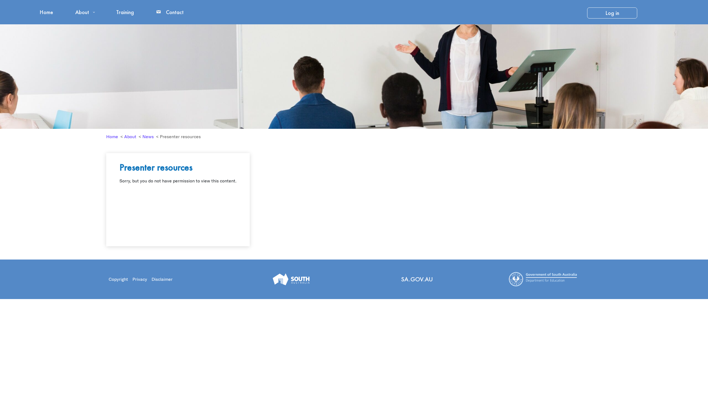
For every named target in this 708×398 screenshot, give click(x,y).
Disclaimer (162, 279)
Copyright (118, 279)
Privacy (139, 279)
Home (112, 136)
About (130, 136)
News (148, 136)
